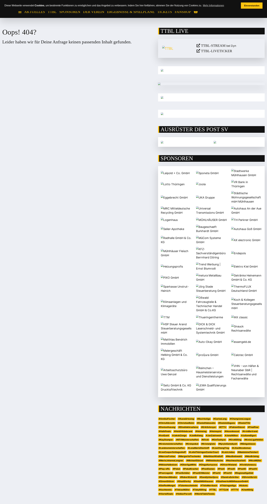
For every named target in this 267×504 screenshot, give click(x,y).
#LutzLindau (228, 452)
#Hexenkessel (232, 431)
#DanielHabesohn (206, 423)
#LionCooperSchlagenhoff (172, 452)
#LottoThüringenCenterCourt (204, 452)
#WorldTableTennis (205, 494)
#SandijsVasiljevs (209, 477)
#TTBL (212, 489)
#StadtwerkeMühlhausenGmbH (232, 481)
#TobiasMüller (182, 489)
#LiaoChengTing (220, 448)
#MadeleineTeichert (248, 452)
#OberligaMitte (188, 464)
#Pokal (176, 469)
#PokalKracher (190, 469)
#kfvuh (205, 439)
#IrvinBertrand (250, 431)
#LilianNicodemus (241, 448)
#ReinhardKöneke (168, 477)
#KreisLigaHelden (253, 439)
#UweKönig (247, 489)
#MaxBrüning (252, 456)
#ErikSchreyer (208, 427)
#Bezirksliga (203, 419)
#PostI (221, 469)
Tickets (164, 12)
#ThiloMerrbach (209, 485)
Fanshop (183, 12)
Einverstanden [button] (251, 5)
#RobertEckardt (188, 477)
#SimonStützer (166, 481)
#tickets (243, 485)
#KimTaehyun (219, 439)
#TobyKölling (199, 489)
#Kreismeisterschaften (170, 444)
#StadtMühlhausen (203, 481)
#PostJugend (166, 473)
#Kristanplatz (208, 444)
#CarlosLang (220, 419)
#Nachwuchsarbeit (236, 460)
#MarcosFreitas (167, 456)
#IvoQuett (164, 435)
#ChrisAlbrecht (167, 423)
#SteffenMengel (167, 485)
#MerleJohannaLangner (171, 460)
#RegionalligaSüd (244, 473)
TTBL (52, 12)
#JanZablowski (214, 435)
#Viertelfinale (166, 494)
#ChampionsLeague (240, 419)
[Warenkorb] (195, 12)
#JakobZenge (179, 435)
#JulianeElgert (248, 435)
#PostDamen (208, 469)
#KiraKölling (235, 439)
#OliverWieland (228, 464)
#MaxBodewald (234, 456)
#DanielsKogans (226, 423)
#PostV (216, 473)
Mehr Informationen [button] (213, 5)
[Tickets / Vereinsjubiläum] (211, 70)
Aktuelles (34, 12)
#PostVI (228, 473)
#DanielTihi (244, 423)
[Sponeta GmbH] (215, 142)
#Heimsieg (201, 431)
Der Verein (93, 12)
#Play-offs (164, 469)
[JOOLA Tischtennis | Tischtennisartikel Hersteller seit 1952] (162, 142)
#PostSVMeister (201, 473)
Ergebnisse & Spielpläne (131, 12)
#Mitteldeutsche (214, 460)
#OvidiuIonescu (248, 464)
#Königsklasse (247, 444)
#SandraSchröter (230, 477)
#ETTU (222, 427)
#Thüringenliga (228, 485)
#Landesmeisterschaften (172, 448)
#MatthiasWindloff (213, 456)
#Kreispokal (192, 444)
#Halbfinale (165, 431)
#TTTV (234, 489)
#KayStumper (166, 439)
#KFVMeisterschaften (187, 439)
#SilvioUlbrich (249, 477)
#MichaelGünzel (194, 460)
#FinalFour (253, 427)
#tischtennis (165, 489)
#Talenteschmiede (187, 485)
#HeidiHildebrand (183, 431)
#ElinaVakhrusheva (188, 427)
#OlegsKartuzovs (208, 464)
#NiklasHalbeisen (168, 464)
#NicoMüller (255, 460)
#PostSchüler (183, 473)
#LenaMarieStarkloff (198, 448)
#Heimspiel (215, 431)
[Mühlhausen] (211, 114)
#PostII (231, 469)
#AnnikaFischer (167, 419)
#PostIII (242, 469)
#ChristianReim (186, 423)
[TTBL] (177, 48)
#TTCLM (223, 489)
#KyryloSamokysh (227, 444)
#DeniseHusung (167, 427)
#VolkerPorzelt (184, 494)
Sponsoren (69, 12)
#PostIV (253, 469)
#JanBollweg (196, 435)
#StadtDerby (184, 481)
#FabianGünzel (237, 427)
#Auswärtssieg (186, 419)
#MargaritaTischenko (189, 456)
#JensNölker (231, 435)
